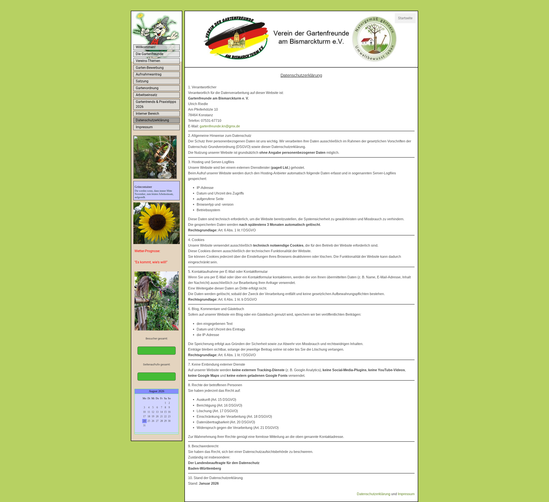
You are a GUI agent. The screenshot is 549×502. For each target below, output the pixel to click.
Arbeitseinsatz (146, 95)
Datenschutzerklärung (152, 120)
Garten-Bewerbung (150, 68)
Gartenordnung (147, 88)
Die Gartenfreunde (149, 54)
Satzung (142, 81)
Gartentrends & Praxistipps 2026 (156, 104)
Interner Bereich (147, 114)
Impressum (144, 127)
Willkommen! (145, 47)
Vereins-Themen (148, 61)
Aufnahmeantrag (148, 74)
